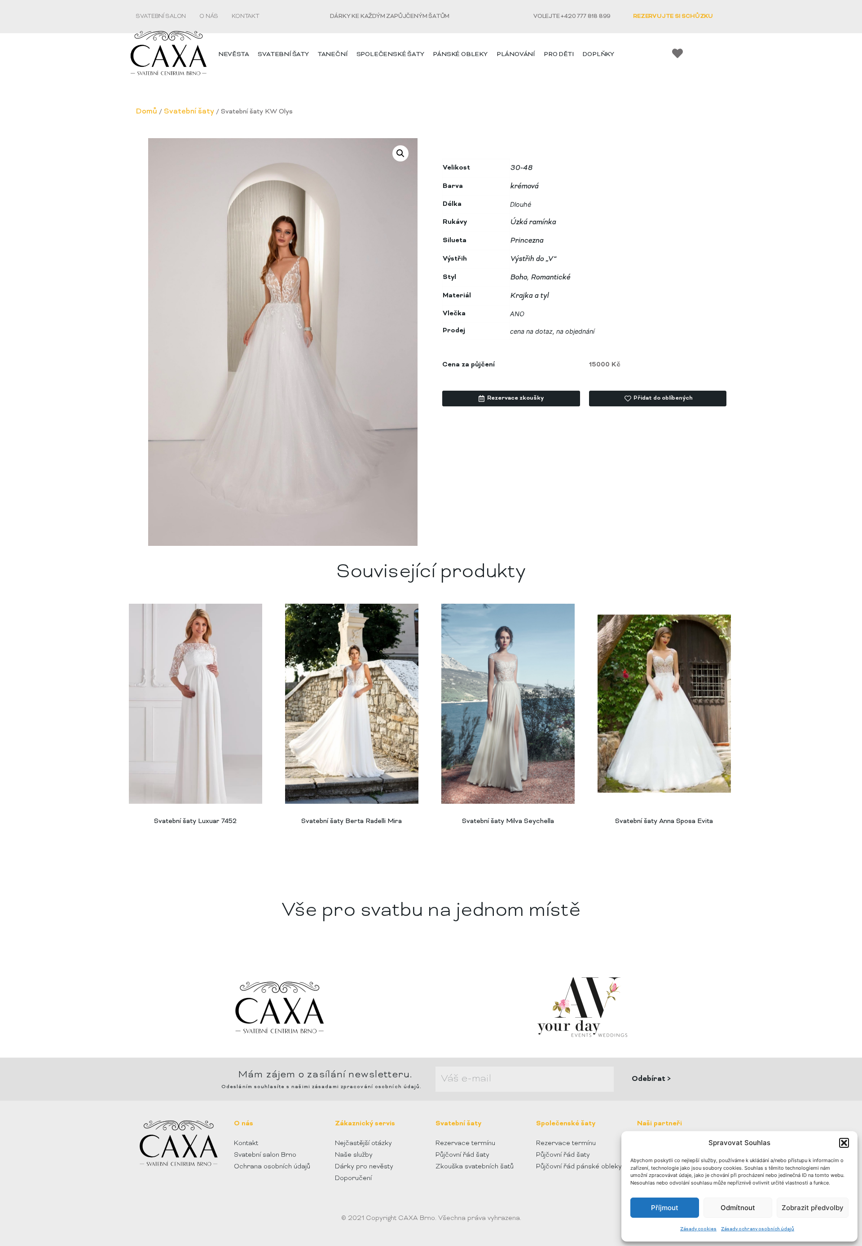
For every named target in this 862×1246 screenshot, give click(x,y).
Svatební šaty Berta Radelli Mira (351, 821)
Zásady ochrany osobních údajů (757, 1229)
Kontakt (245, 16)
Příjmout (664, 1207)
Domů (146, 111)
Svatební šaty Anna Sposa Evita (664, 821)
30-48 (521, 168)
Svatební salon (161, 16)
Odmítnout (738, 1207)
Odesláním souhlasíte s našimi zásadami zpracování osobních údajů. (321, 1087)
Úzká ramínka (533, 222)
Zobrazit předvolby (813, 1207)
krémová (524, 186)
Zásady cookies (698, 1229)
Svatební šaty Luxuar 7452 (195, 821)
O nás (208, 16)
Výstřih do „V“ (533, 259)
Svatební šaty (189, 111)
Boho (518, 277)
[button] (844, 1142)
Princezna (526, 240)
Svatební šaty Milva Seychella (508, 821)
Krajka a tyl (529, 296)
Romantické (550, 277)
